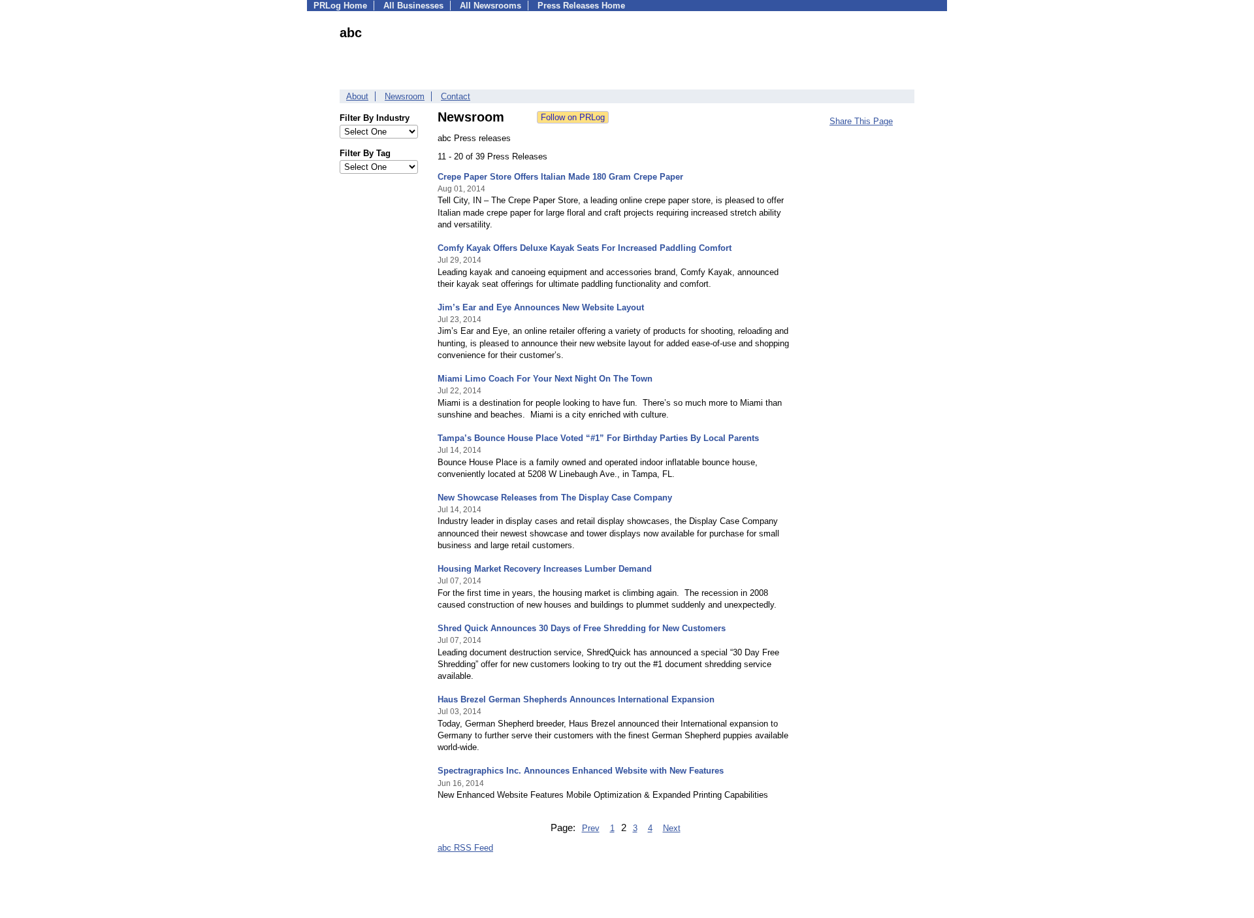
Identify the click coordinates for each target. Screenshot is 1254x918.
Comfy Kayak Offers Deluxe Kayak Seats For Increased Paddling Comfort (585, 248)
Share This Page (861, 121)
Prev (591, 828)
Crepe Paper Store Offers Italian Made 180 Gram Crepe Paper (560, 177)
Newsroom (405, 96)
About (357, 96)
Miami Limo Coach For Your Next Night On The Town (545, 379)
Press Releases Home (581, 5)
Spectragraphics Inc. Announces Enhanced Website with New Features (581, 771)
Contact (455, 96)
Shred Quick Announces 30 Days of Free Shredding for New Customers (582, 628)
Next (672, 828)
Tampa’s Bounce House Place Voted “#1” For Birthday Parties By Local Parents (598, 438)
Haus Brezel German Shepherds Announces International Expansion (576, 699)
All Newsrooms (490, 5)
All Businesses (413, 5)
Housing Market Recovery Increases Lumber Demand (545, 569)
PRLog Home (340, 5)
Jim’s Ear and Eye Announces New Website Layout (541, 307)
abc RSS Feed (465, 848)
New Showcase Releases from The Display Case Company (555, 497)
